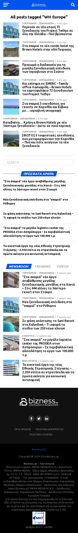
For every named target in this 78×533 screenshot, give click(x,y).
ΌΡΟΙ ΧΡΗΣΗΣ (22, 429)
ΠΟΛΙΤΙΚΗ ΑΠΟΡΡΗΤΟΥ (50, 429)
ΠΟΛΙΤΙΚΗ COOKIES (41, 434)
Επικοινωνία (39, 449)
